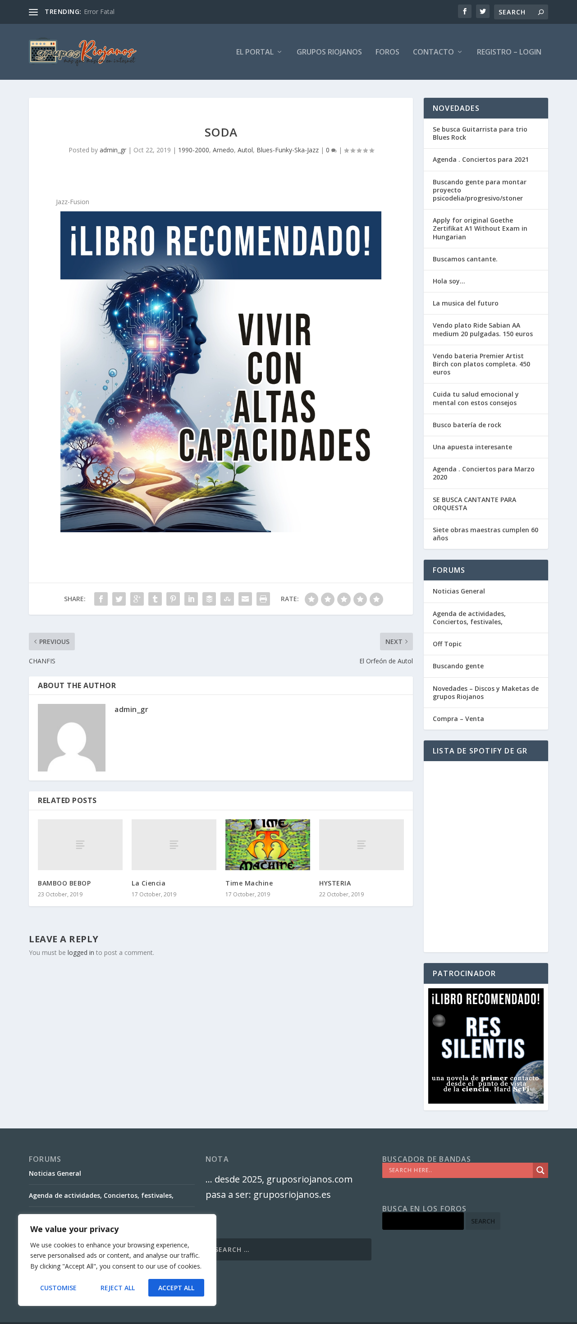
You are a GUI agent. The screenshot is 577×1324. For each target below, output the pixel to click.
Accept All (176, 1287)
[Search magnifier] (540, 1170)
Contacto (433, 52)
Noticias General (459, 591)
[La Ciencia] (174, 844)
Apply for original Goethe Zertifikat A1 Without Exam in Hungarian (480, 228)
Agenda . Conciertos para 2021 (481, 159)
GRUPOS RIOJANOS (329, 52)
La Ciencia (148, 883)
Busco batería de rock (467, 424)
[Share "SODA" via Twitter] (119, 599)
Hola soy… (449, 281)
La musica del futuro (466, 303)
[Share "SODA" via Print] (263, 599)
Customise (58, 1287)
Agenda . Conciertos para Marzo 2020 (484, 473)
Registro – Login (509, 52)
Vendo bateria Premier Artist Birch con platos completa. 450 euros (481, 364)
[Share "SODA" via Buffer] (209, 599)
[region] (117, 1260)
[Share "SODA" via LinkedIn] (191, 599)
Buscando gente (458, 666)
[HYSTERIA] (361, 844)
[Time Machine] (267, 844)
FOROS (387, 52)
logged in (81, 952)
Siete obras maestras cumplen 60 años (485, 533)
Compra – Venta (458, 718)
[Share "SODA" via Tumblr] (155, 599)
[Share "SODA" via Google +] (137, 599)
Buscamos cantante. (465, 259)
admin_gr (113, 150)
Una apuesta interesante (472, 447)
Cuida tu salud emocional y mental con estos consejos (476, 398)
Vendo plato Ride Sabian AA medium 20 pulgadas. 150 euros (483, 329)
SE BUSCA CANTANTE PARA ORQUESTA (474, 503)
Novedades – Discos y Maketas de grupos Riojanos (486, 692)
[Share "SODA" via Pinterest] (173, 599)
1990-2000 (193, 150)
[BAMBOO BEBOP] (80, 844)
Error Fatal (99, 11)
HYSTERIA (335, 883)
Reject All (118, 1287)
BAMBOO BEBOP (64, 883)
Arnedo (223, 150)
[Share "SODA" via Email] (245, 599)
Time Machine (249, 883)
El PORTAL (255, 52)
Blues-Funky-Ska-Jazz (287, 150)
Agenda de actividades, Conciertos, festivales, (469, 617)
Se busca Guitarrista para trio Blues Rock (480, 133)
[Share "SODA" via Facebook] (101, 599)
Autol (245, 150)
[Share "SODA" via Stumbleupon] (227, 599)
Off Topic (447, 643)
